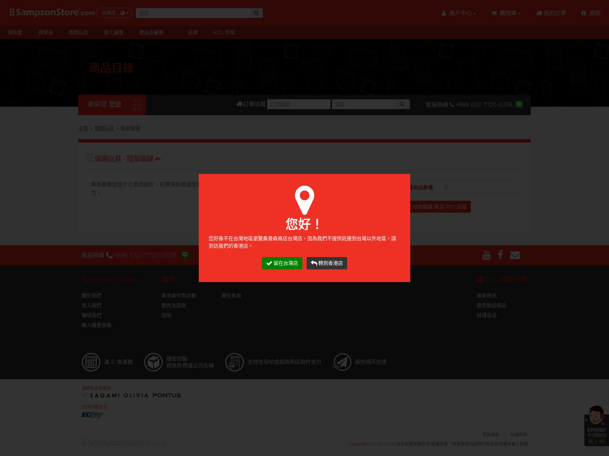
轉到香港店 (330, 263)
